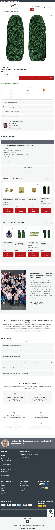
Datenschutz (22, 488)
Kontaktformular (5, 475)
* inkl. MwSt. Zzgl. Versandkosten (7, 74)
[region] (27, 39)
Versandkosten (40, 525)
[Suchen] (32, 9)
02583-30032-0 (16, 1)
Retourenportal (4, 493)
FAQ (2, 488)
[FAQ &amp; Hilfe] (45, 7)
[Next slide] (51, 179)
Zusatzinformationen (27, 167)
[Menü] (2, 6)
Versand (3, 490)
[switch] (50, 517)
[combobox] (37, 6)
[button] (27, 345)
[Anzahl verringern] (2, 78)
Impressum (22, 490)
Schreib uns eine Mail (16, 128)
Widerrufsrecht (23, 483)
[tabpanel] (27, 152)
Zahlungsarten (4, 492)
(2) (9, 67)
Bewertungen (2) (27, 172)
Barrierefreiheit (23, 492)
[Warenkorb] (52, 7)
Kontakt (3, 485)
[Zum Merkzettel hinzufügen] (50, 15)
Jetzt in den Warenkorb (36, 78)
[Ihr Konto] (47, 7)
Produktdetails (27, 141)
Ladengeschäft (4, 487)
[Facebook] (27, 521)
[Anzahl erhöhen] (17, 78)
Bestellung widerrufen (24, 485)
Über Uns (3, 483)
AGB (20, 487)
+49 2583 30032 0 (15, 125)
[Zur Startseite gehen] (14, 6)
